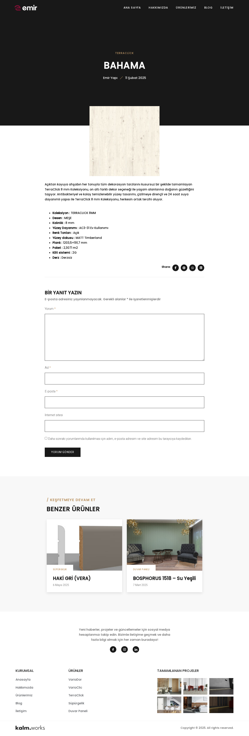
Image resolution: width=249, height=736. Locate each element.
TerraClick (124, 53)
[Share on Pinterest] (184, 268)
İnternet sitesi (54, 415)
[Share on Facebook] (175, 268)
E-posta (51, 391)
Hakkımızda (158, 8)
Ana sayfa (132, 8)
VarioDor (75, 680)
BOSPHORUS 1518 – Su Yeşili (164, 578)
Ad (48, 367)
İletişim (226, 8)
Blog (208, 8)
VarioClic (75, 687)
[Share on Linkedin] (201, 268)
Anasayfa (23, 680)
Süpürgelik (60, 569)
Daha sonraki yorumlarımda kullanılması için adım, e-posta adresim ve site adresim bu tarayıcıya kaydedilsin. (120, 439)
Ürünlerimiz (186, 8)
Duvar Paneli (141, 569)
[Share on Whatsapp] (192, 268)
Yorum (50, 308)
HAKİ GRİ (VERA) (72, 578)
